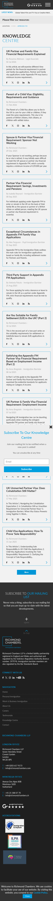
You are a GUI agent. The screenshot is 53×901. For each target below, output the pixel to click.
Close (27, 896)
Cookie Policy (40, 892)
